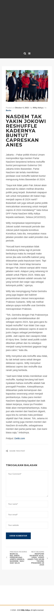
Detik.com (19, 438)
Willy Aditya (38, 108)
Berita (8, 110)
